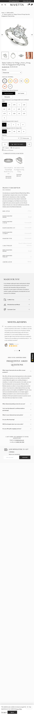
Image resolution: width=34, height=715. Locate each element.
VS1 (4, 131)
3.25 (14, 113)
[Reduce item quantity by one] (3, 144)
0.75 (14, 104)
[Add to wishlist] (29, 144)
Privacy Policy (18, 709)
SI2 (19, 131)
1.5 (4, 109)
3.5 (19, 113)
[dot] (14, 350)
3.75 (24, 113)
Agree (12, 712)
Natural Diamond (9, 93)
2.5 (24, 109)
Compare (6, 148)
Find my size (25, 138)
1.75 (9, 109)
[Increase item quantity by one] (6, 144)
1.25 (24, 104)
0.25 (4, 104)
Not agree (4, 712)
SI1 (14, 131)
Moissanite (7, 97)
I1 (23, 131)
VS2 (9, 131)
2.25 (19, 109)
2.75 (4, 113)
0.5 (9, 104)
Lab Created (21, 93)
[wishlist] (28, 5)
